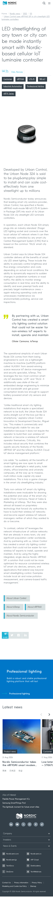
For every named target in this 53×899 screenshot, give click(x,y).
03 (31, 14)
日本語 (12, 771)
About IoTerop (13, 607)
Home (4, 14)
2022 (25, 14)
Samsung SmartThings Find (14, 803)
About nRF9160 (35, 607)
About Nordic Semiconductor (20, 616)
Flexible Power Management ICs (16, 799)
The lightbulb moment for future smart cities (20, 807)
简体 (4, 771)
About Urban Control (16, 598)
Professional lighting (19, 694)
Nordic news (15, 14)
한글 (20, 771)
